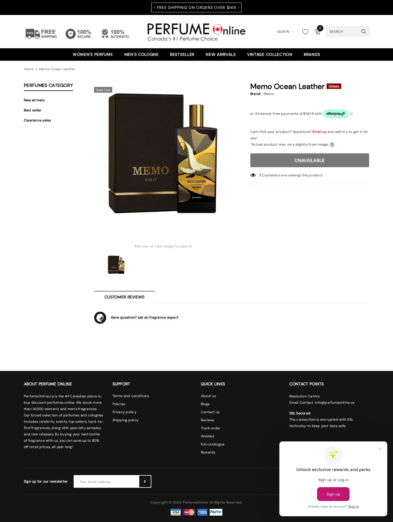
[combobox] (342, 31)
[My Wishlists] (304, 31)
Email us (319, 131)
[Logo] (196, 31)
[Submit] (145, 481)
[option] (163, 153)
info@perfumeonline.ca (334, 402)
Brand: (255, 94)
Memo (269, 94)
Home (29, 69)
